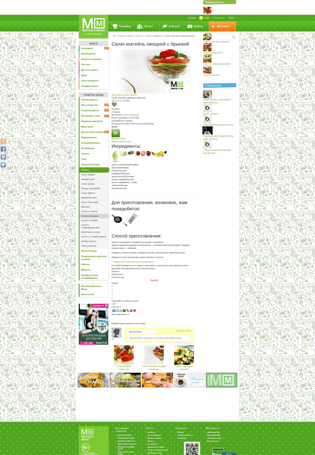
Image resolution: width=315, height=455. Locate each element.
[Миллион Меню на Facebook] (3, 149)
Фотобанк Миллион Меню (91, 287)
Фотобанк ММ (213, 435)
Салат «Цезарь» (211, 114)
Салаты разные (89, 246)
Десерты (85, 269)
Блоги (94, 43)
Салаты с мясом (89, 211)
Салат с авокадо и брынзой (216, 41)
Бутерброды (87, 148)
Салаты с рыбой (89, 220)
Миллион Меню (119, 139)
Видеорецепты (89, 137)
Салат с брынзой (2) (212, 53)
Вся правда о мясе (90, 115)
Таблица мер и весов (121, 141)
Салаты (138, 36)
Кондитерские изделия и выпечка (93, 257)
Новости (151, 432)
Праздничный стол (126, 441)
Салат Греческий (89, 202)
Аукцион (192, 18)
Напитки (85, 264)
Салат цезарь (87, 184)
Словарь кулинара (126, 438)
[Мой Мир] (124, 310)
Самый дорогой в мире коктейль (218, 125)
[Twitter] (117, 310)
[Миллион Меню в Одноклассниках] (3, 141)
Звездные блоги (89, 86)
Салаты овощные (153, 36)
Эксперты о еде (154, 453)
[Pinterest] (134, 310)
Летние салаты (88, 241)
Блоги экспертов (89, 80)
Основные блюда (90, 164)
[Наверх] (3, 179)
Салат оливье (88, 175)
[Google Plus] (131, 310)
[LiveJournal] (127, 310)
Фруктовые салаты (90, 232)
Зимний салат (88, 179)
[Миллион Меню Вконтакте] (3, 157)
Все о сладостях (89, 105)
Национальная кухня (91, 121)
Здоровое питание (155, 447)
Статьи (150, 441)
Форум (181, 432)
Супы (84, 159)
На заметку (152, 444)
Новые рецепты (89, 99)
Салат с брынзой (211, 75)
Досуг (84, 75)
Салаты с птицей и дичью (93, 237)
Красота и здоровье (91, 59)
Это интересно (154, 435)
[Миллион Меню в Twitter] (3, 164)
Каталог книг (87, 294)
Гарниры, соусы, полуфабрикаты (89, 276)
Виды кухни (87, 126)
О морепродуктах (90, 110)
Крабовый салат (89, 198)
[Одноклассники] (121, 310)
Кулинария (86, 48)
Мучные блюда (89, 250)
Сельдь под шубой (90, 188)
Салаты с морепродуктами (90, 226)
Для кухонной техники (92, 132)
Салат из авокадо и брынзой (216, 64)
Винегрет (85, 207)
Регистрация (218, 18)
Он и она (85, 64)
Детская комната (89, 70)
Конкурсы (182, 438)
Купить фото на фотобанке (124, 95)
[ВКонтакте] (114, 310)
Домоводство (88, 53)
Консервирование (90, 142)
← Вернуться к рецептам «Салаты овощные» (133, 262)
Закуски (85, 153)
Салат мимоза (88, 193)
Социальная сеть (185, 435)
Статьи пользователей (157, 450)
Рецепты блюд (125, 36)
